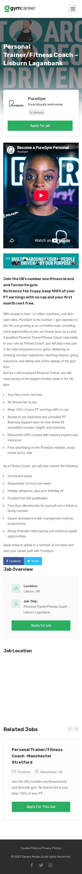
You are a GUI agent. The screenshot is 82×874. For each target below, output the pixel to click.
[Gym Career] (20, 7)
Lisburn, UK (32, 591)
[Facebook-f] (32, 865)
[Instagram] (50, 865)
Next (76, 729)
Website (37, 112)
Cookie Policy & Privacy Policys (41, 848)
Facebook (15, 561)
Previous (70, 729)
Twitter (35, 561)
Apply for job (40, 126)
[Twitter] (41, 865)
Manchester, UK (51, 772)
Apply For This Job (41, 807)
